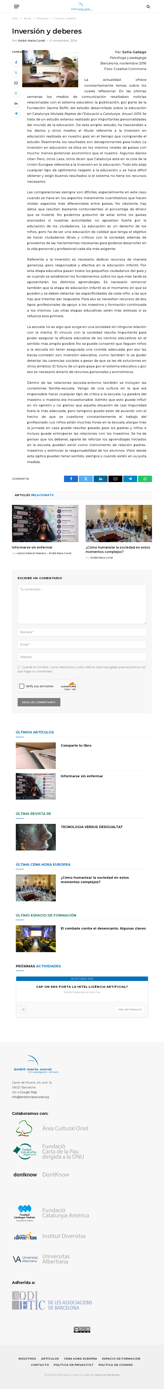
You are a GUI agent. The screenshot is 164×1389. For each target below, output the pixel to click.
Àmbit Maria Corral (31, 40)
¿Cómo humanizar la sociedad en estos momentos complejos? (118, 550)
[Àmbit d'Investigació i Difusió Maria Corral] (82, 6)
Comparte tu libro (76, 745)
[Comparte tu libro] (36, 755)
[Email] (16, 83)
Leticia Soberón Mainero (31, 553)
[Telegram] (16, 113)
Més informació (130, 1009)
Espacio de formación (121, 1358)
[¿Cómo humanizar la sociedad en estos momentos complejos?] (119, 523)
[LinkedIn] (16, 103)
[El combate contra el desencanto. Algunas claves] (36, 938)
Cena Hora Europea (80, 1358)
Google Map (28, 1092)
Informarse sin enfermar (32, 547)
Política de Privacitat (73, 1364)
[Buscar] (148, 6)
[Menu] (16, 6)
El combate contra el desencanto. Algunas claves (103, 928)
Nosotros (27, 1358)
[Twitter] (16, 73)
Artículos (50, 1358)
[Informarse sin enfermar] (45, 523)
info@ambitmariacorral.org (30, 1097)
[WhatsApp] (16, 93)
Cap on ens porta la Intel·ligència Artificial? (82, 987)
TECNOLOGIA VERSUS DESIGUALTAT (92, 827)
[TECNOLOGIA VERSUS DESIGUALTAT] (36, 837)
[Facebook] (16, 62)
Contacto (40, 1364)
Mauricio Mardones (107, 1374)
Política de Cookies (116, 1364)
